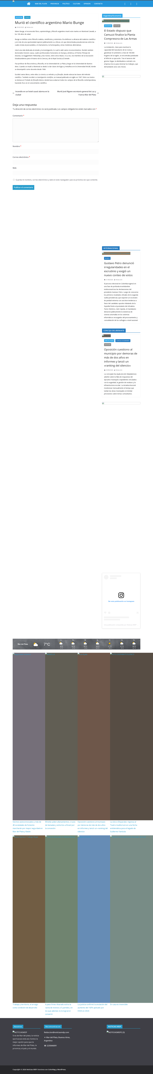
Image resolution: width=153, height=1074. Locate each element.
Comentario (18, 115)
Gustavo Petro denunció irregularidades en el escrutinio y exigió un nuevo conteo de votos (119, 269)
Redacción (30, 27)
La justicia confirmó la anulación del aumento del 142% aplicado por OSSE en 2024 (92, 1007)
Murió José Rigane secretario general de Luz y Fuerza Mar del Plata (76, 93)
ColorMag (52, 1069)
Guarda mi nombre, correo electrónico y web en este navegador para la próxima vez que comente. (57, 180)
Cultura (76, 4)
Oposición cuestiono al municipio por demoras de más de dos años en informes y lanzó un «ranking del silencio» (120, 357)
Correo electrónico (21, 157)
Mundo (107, 258)
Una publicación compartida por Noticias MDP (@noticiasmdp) (126, 625)
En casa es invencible (119, 1004)
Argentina (19, 17)
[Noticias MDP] (28, 3)
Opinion (87, 4)
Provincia (55, 4)
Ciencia (27, 17)
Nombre (17, 146)
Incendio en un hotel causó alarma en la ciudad (32, 93)
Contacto (98, 4)
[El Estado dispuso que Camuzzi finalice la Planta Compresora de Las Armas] (121, 20)
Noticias (117, 26)
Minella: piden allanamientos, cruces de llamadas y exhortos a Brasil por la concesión (60, 825)
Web (14, 168)
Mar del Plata (41, 4)
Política (65, 4)
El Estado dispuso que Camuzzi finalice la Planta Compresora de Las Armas (120, 34)
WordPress (61, 1069)
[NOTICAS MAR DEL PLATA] (20, 1032)
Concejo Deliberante (122, 340)
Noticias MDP (32, 1069)
